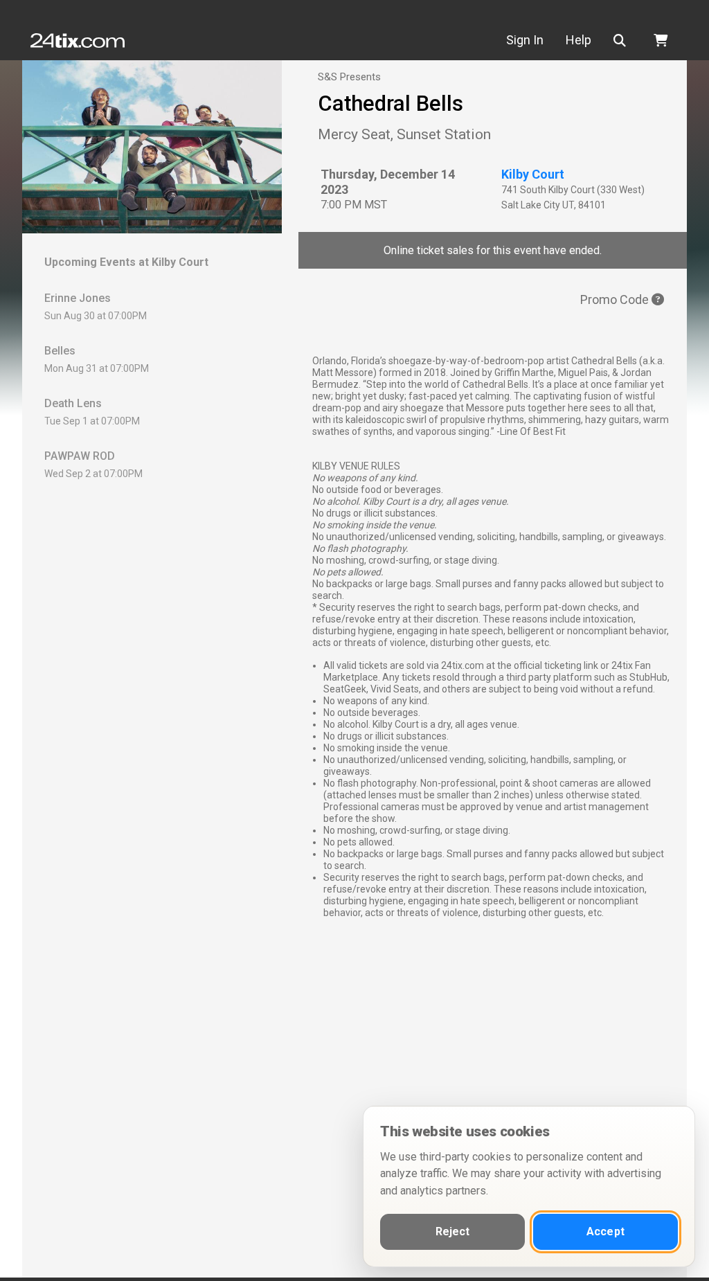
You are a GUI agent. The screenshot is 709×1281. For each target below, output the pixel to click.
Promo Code (616, 299)
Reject (453, 1231)
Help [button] (578, 40)
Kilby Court (532, 174)
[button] (622, 40)
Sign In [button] (525, 40)
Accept (605, 1231)
